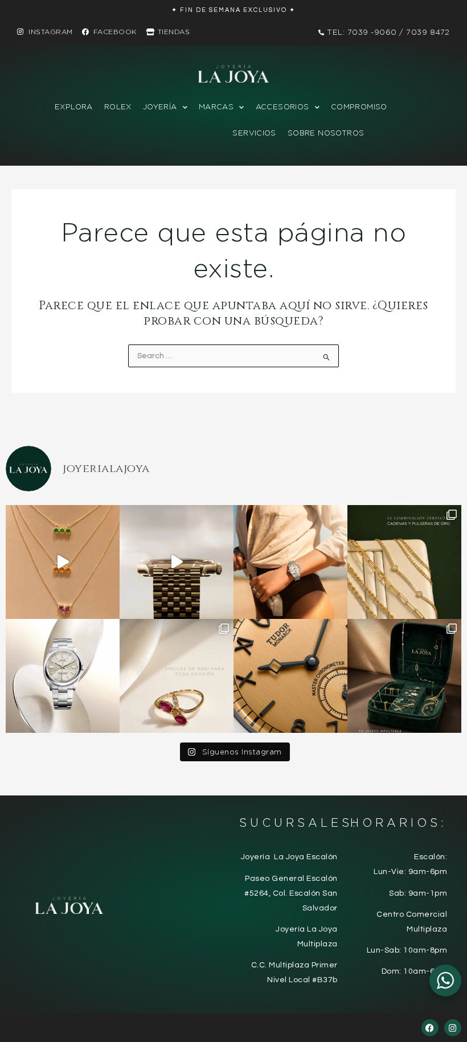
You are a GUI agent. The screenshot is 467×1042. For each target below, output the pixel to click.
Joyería (160, 106)
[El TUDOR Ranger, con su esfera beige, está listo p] (290, 562)
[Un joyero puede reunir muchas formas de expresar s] (404, 676)
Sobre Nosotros (326, 133)
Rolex (118, 106)
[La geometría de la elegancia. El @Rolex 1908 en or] (176, 562)
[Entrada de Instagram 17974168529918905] (404, 562)
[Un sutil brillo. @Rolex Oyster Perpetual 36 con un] (63, 676)
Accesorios (282, 106)
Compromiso (359, 106)
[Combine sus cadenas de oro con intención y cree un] (63, 562)
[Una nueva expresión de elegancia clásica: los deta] (290, 676)
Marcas (216, 106)
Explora (74, 106)
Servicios (254, 133)
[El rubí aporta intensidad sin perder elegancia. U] (176, 676)
